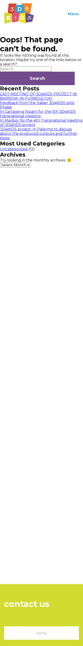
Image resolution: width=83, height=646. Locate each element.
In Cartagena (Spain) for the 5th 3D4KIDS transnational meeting (38, 113)
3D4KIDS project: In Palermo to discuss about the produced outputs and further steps (38, 133)
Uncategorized (14, 149)
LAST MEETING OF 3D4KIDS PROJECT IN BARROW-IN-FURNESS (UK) (38, 96)
